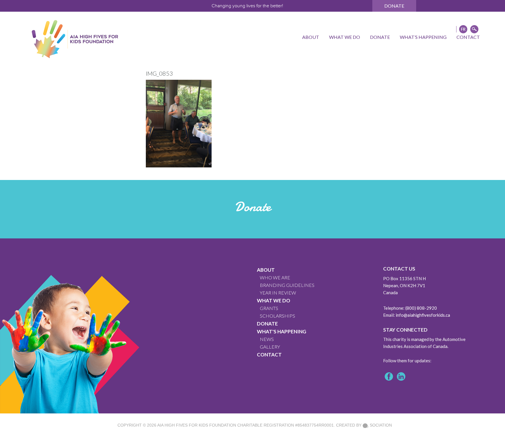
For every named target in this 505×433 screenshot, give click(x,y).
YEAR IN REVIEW (278, 292)
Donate (394, 5)
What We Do (273, 300)
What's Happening (281, 331)
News (267, 339)
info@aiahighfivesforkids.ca (423, 315)
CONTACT (269, 354)
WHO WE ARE (275, 277)
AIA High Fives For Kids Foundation (196, 425)
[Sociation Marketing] (366, 425)
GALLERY (270, 346)
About (266, 270)
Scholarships (277, 315)
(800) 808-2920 (421, 308)
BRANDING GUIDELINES (287, 285)
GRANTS (269, 308)
